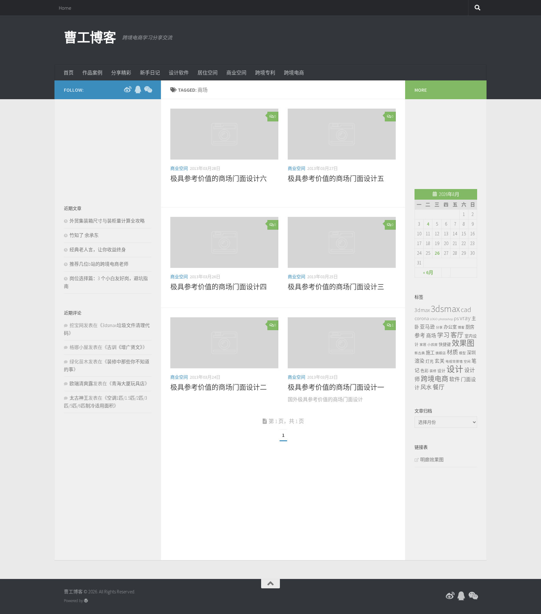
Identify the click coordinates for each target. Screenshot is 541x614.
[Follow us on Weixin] (148, 89)
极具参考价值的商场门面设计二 (218, 387)
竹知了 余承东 (84, 235)
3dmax (422, 310)
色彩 (424, 370)
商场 (431, 335)
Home (65, 8)
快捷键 (445, 344)
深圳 (471, 353)
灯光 (429, 361)
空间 (467, 362)
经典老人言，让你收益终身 (98, 250)
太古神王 (79, 398)
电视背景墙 (454, 362)
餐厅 (439, 387)
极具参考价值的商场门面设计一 (336, 387)
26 (437, 253)
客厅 (457, 335)
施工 (430, 353)
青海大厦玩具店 (128, 383)
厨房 (470, 327)
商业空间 (236, 72)
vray (465, 318)
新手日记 (150, 72)
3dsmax (445, 309)
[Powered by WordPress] (86, 601)
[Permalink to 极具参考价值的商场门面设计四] (224, 242)
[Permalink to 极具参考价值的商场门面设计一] (342, 342)
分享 (439, 327)
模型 (462, 353)
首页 (69, 72)
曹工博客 (90, 37)
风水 (426, 387)
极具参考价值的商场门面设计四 (218, 286)
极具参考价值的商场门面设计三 (336, 286)
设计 (441, 370)
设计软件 (179, 72)
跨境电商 (294, 72)
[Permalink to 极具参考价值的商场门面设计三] (342, 242)
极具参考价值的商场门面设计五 (336, 178)
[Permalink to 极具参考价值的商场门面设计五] (342, 134)
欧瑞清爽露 (81, 383)
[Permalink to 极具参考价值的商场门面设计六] (224, 134)
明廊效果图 (432, 460)
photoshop (445, 319)
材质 (452, 352)
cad (466, 309)
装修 (433, 371)
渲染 (420, 361)
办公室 (450, 327)
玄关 (440, 361)
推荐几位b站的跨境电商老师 (99, 264)
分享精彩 (121, 72)
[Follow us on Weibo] (127, 89)
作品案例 (92, 72)
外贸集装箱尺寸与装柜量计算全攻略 (107, 221)
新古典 (420, 353)
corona (422, 318)
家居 (423, 345)
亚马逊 (427, 327)
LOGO (433, 319)
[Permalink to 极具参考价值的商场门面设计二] (224, 342)
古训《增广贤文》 (124, 347)
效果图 (463, 343)
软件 (454, 379)
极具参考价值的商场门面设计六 (218, 178)
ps (456, 318)
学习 (443, 335)
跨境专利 (265, 72)
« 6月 (428, 272)
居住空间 (208, 72)
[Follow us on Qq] (138, 89)
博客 (461, 327)
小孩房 (432, 345)
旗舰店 (440, 353)
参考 (420, 335)
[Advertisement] (363, 39)
